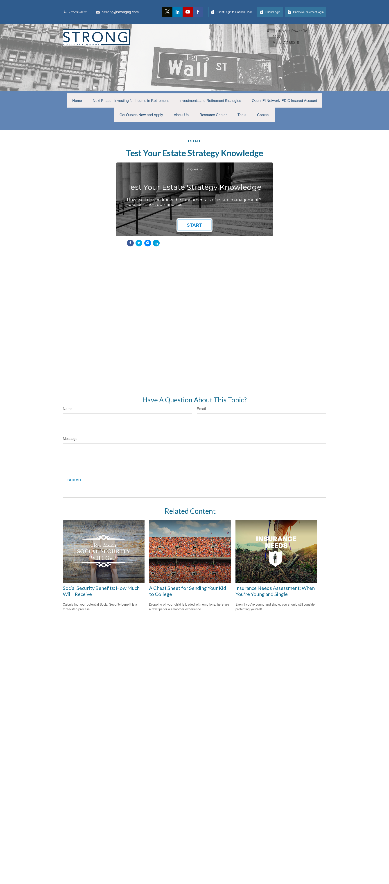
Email (201, 408)
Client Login (272, 12)
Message (70, 438)
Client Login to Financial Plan (235, 12)
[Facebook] (198, 12)
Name (67, 408)
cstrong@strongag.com (120, 11)
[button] (77, 100)
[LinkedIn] (177, 12)
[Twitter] (167, 12)
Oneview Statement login (308, 12)
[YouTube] (188, 12)
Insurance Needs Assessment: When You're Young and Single (275, 591)
